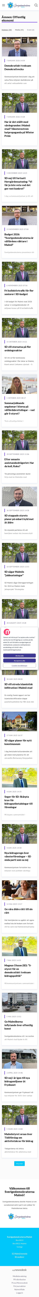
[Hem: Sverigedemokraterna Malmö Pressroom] (19, 5)
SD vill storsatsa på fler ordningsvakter (17, 348)
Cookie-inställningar (19, 665)
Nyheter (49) (7, 30)
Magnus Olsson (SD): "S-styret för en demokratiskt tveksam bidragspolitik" (17, 970)
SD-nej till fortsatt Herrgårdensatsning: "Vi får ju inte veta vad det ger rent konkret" (18, 183)
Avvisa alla (19, 656)
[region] (19, 648)
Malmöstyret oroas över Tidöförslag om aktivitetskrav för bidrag (18, 1138)
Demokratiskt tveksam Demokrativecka (17, 67)
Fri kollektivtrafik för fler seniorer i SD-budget (18, 292)
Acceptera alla (19, 661)
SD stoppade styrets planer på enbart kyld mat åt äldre (19, 519)
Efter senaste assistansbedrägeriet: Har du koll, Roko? (19, 463)
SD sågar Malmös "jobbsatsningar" (14, 573)
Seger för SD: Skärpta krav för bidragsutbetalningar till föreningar (18, 802)
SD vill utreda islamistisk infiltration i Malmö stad (18, 686)
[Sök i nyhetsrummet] (36, 5)
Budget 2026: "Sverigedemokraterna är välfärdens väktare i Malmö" (18, 239)
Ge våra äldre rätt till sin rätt (18, 911)
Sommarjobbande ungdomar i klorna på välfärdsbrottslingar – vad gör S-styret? (19, 408)
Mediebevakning (19, 1276)
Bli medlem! (19, 1257)
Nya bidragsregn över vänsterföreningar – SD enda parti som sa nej (17, 856)
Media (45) (19, 30)
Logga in (19, 1293)
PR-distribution (19, 1279)
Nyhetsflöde (19, 1289)
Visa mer (19, 1163)
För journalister (19, 1286)
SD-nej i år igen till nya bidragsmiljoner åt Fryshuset (17, 1081)
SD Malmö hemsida (19, 1253)
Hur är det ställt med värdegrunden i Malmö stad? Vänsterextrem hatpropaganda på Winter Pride (19, 128)
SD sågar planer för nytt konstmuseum (18, 742)
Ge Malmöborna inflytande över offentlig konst (18, 1025)
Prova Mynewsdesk (20, 1283)
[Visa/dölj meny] (3, 5)
